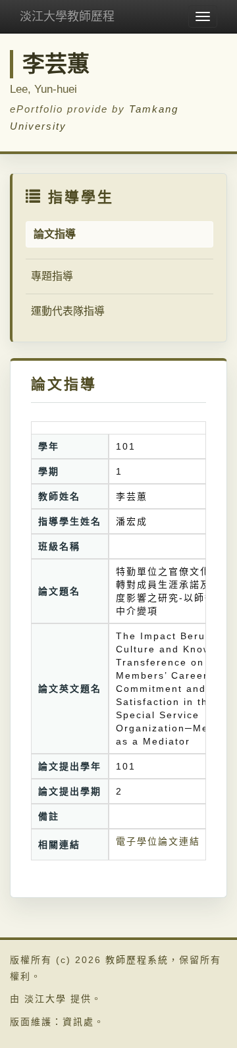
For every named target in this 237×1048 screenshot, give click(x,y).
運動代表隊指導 (68, 311)
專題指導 (52, 276)
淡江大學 (45, 998)
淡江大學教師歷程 (67, 16)
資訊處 (78, 1021)
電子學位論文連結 (158, 841)
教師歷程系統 (137, 960)
